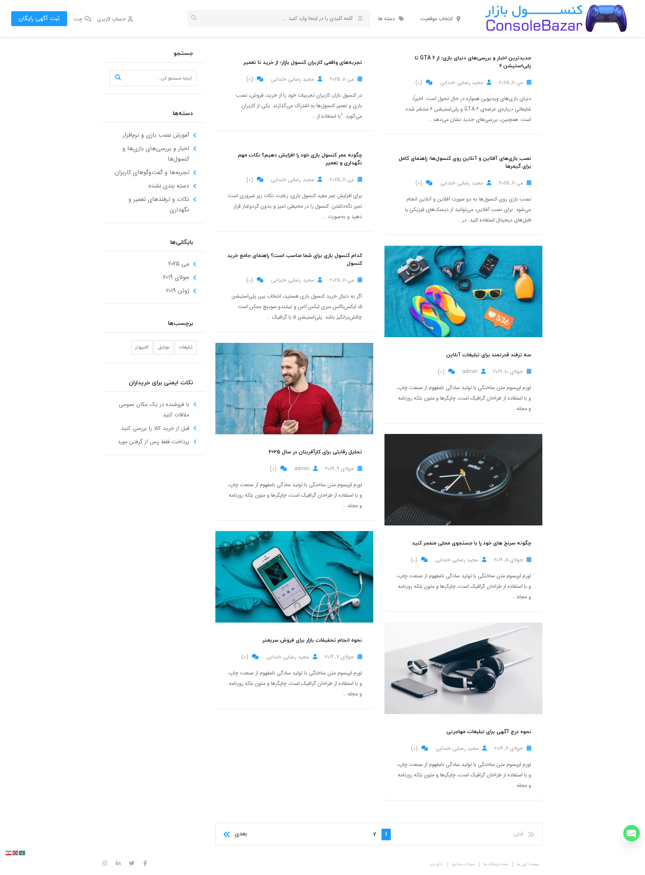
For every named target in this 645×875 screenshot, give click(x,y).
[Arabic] (22, 852)
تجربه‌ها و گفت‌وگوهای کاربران (152, 172)
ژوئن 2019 (177, 290)
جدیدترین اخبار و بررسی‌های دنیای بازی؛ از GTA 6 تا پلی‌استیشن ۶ (473, 62)
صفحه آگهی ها (528, 864)
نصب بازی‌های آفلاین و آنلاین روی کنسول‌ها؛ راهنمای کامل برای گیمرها (465, 162)
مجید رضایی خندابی (292, 79)
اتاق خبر (436, 864)
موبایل (163, 347)
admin (469, 371)
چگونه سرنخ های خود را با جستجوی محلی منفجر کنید (471, 543)
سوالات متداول (463, 864)
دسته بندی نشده (169, 185)
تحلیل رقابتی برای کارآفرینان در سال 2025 (315, 452)
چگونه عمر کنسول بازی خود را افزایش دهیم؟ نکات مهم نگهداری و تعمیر (300, 159)
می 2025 (178, 264)
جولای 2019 (176, 277)
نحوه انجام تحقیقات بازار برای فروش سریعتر (312, 640)
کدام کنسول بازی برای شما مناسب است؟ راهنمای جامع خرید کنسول (294, 259)
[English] (15, 852)
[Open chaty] (631, 833)
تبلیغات (186, 347)
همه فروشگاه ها (495, 864)
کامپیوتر (142, 347)
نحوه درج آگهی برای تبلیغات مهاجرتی (488, 731)
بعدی (240, 833)
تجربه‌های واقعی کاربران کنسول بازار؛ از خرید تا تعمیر (302, 62)
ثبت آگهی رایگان (39, 18)
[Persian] (9, 852)
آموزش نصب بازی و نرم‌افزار (156, 135)
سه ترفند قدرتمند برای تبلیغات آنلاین (488, 355)
